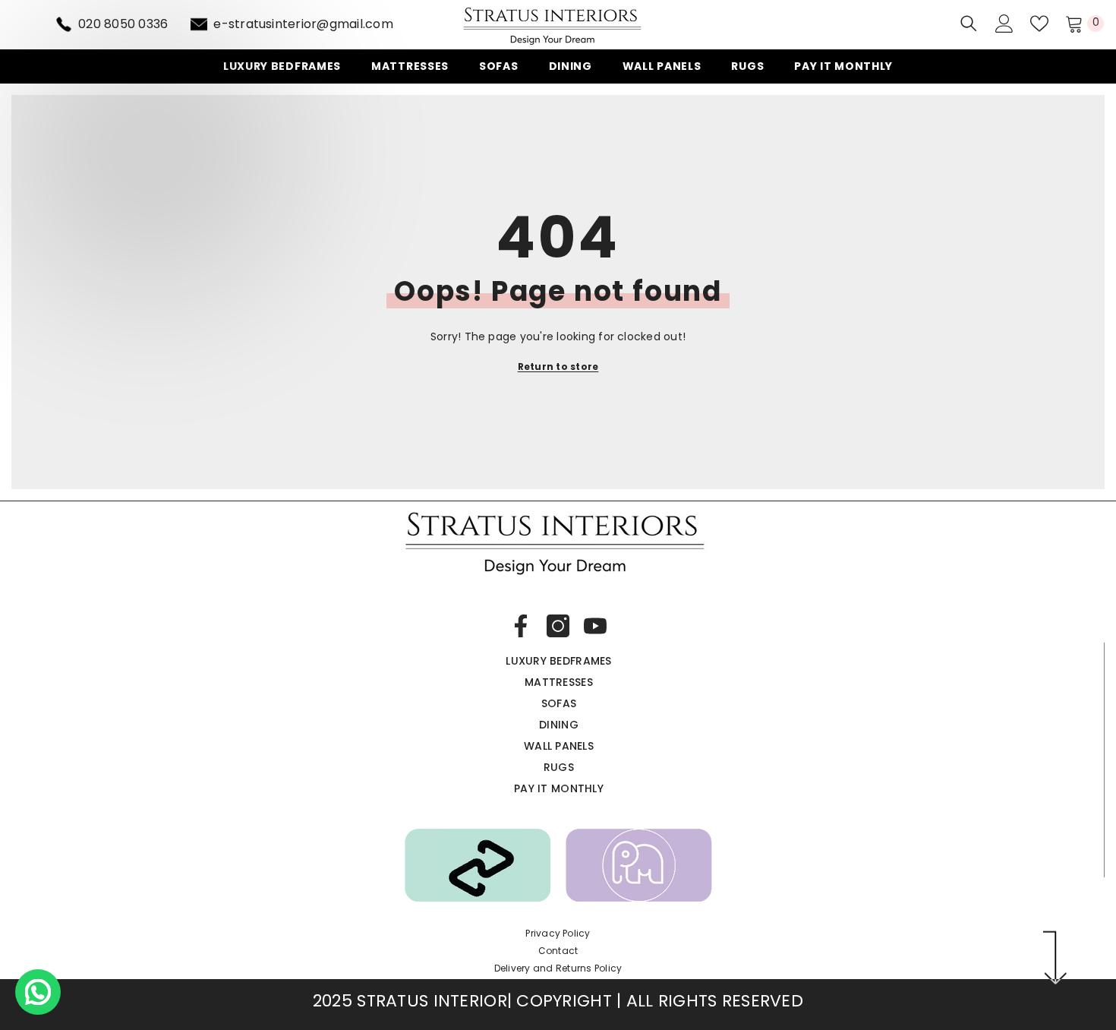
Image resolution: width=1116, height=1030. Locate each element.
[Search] (969, 23)
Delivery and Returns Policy (558, 968)
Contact (558, 950)
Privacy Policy (557, 933)
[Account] (1004, 23)
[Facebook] (521, 626)
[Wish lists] (1039, 23)
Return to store (558, 366)
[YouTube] (595, 626)
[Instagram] (558, 626)
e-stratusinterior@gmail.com (302, 24)
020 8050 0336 (123, 24)
